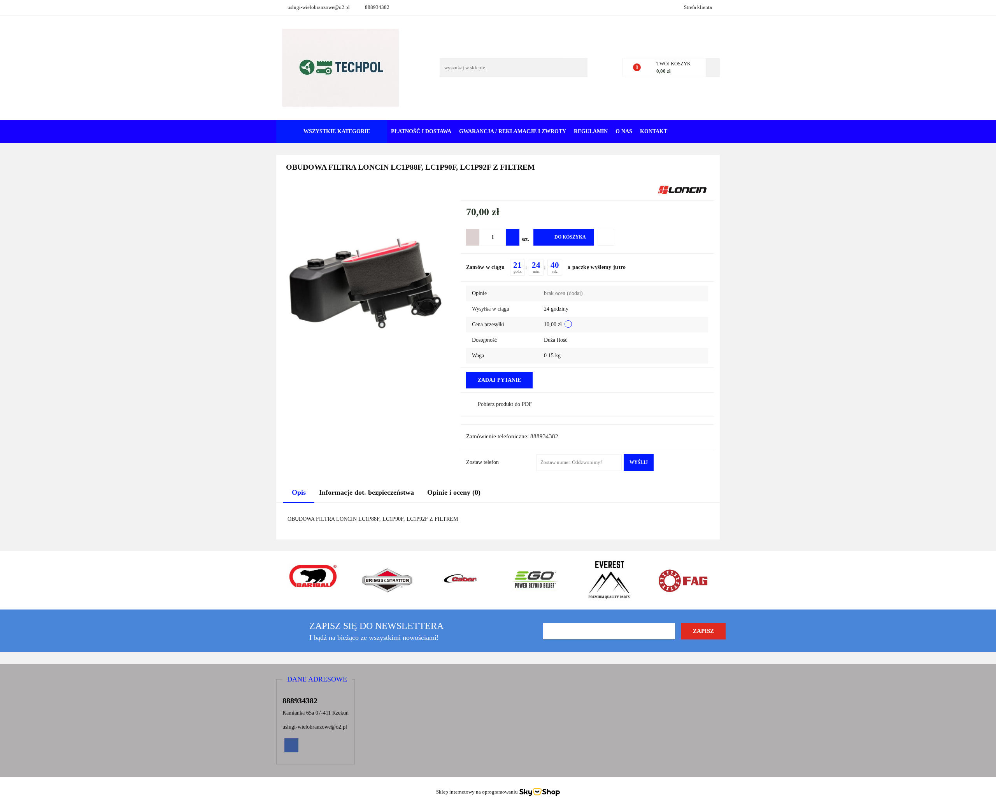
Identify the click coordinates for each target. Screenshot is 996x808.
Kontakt (653, 131)
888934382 (377, 7)
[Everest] (609, 580)
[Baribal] (313, 580)
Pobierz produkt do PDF (505, 404)
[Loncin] (682, 189)
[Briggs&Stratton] (387, 580)
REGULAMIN (591, 131)
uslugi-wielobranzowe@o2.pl (319, 7)
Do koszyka (570, 237)
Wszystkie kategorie (336, 131)
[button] (317, 679)
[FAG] (683, 580)
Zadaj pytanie (499, 380)
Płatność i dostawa (421, 131)
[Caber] (461, 580)
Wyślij (639, 462)
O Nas (623, 131)
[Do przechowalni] (606, 237)
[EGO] (535, 580)
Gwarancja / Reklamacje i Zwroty (512, 131)
